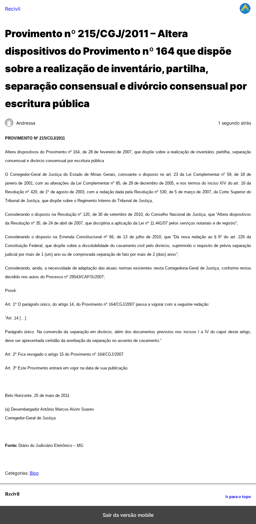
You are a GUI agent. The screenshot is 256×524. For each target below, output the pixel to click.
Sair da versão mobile (128, 515)
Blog (34, 473)
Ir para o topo (238, 496)
